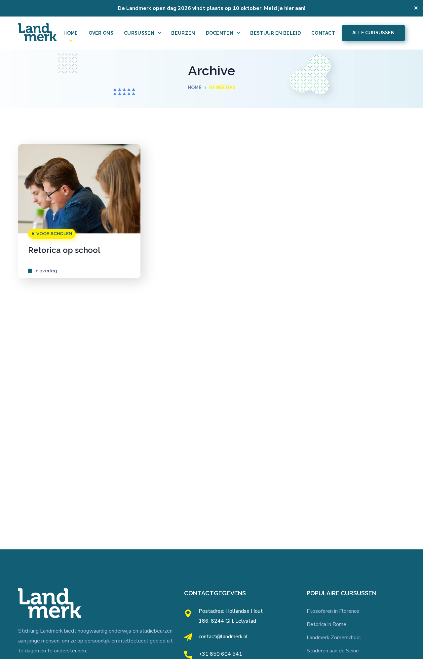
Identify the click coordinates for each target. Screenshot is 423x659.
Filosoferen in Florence (333, 611)
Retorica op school (64, 250)
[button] (373, 33)
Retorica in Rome (326, 624)
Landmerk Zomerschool (334, 637)
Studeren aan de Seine (333, 650)
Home (195, 87)
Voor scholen (54, 233)
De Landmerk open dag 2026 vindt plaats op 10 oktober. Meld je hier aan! (211, 8)
